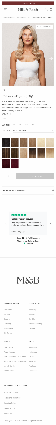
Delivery (7, 314)
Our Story (33, 318)
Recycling (32, 309)
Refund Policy (9, 408)
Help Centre (8, 347)
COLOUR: (6, 130)
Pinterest (32, 361)
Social (32, 341)
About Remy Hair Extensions (15, 361)
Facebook (33, 370)
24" (33, 124)
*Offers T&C (8, 413)
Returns (7, 318)
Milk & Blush (34, 304)
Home (4, 17)
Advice (7, 341)
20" (26, 124)
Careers (32, 328)
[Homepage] (28, 9)
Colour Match (9, 370)
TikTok (31, 356)
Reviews (32, 314)
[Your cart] (51, 9)
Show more (6, 113)
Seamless (20, 17)
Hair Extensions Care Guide (15, 356)
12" (14, 124)
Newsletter (33, 347)
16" (26, 17)
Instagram (33, 351)
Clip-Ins (11, 17)
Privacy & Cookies (11, 392)
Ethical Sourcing (35, 323)
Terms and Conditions (12, 397)
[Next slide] (51, 58)
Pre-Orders (8, 328)
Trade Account (9, 351)
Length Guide (9, 365)
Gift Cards (8, 333)
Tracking (7, 323)
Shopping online (11, 304)
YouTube (32, 365)
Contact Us (8, 309)
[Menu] (9, 9)
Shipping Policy (10, 402)
